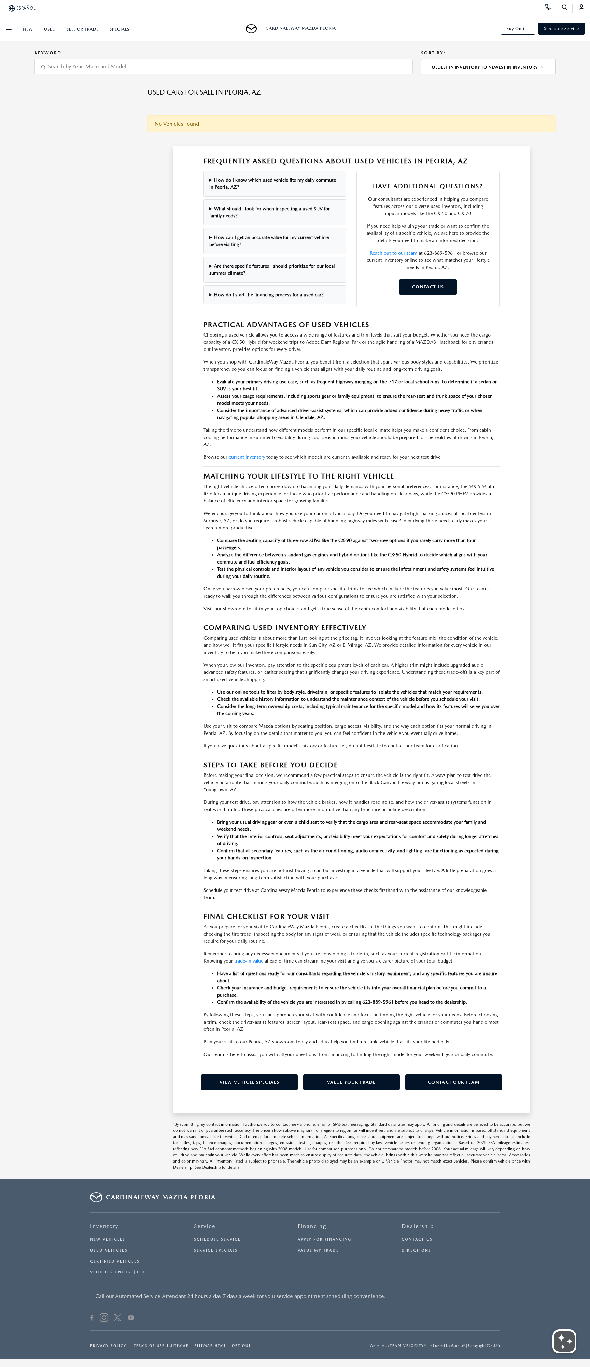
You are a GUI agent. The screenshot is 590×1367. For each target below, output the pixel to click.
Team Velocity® (408, 1345)
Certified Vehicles (115, 1261)
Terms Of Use (148, 1345)
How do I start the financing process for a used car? (269, 294)
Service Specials (216, 1250)
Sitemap (179, 1345)
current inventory (247, 457)
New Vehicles (108, 1239)
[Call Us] (550, 8)
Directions (416, 1250)
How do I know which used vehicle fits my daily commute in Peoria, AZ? (272, 183)
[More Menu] (8, 28)
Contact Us (428, 286)
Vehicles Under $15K (117, 1272)
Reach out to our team (393, 253)
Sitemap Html (210, 1345)
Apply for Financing (324, 1239)
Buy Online (518, 28)
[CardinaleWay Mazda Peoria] (253, 28)
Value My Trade (318, 1250)
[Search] (567, 8)
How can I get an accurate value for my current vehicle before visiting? (269, 240)
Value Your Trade (351, 1082)
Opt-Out (241, 1345)
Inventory (104, 1226)
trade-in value (248, 961)
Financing (312, 1226)
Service (205, 1226)
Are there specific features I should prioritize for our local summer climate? (272, 269)
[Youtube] (131, 1318)
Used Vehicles (109, 1250)
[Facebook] (92, 1318)
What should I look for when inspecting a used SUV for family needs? (269, 212)
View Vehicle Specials (249, 1082)
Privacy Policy (108, 1345)
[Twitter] (117, 1318)
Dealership (418, 1226)
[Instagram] (104, 1318)
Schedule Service (561, 28)
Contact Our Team (453, 1082)
